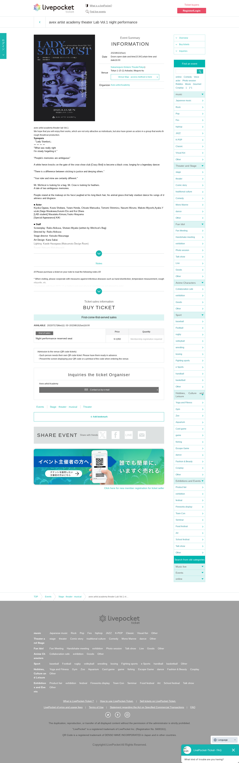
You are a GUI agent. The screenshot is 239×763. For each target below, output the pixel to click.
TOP (36, 596)
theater (179, 179)
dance (179, 211)
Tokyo (142, 67)
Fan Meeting (182, 230)
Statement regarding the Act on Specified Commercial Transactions (147, 707)
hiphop (179, 127)
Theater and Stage (186, 165)
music (179, 94)
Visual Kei (180, 153)
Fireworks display (184, 507)
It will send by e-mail (142, 435)
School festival (182, 539)
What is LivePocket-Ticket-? (78, 701)
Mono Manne (182, 205)
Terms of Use (96, 707)
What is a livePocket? (101, 5)
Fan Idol (180, 224)
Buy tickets (184, 44)
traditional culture (184, 191)
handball (180, 373)
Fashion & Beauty (184, 461)
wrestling (180, 347)
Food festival (182, 526)
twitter (102, 435)
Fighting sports (183, 360)
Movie (188, 84)
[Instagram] (129, 715)
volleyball (180, 341)
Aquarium (180, 422)
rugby (178, 334)
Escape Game (182, 448)
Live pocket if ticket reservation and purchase (54, 8)
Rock (178, 107)
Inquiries (183, 51)
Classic (179, 146)
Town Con (180, 513)
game (178, 435)
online (179, 77)
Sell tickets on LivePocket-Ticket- (158, 701)
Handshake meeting (185, 237)
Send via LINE (129, 435)
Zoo (177, 415)
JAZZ (178, 133)
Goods (179, 270)
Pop (178, 113)
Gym (178, 409)
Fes (177, 120)
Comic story (181, 185)
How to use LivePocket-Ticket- (116, 701)
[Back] (39, 22)
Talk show (180, 256)
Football (179, 328)
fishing (179, 442)
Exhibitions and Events (188, 481)
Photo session (189, 80)
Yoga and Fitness (184, 402)
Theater (87, 406)
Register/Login (192, 10)
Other (178, 159)
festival (179, 500)
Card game (181, 429)
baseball (180, 321)
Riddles (179, 84)
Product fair (181, 487)
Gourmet (197, 84)
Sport (179, 315)
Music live (181, 566)
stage (178, 172)
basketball (180, 380)
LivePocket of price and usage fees (63, 707)
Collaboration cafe (184, 289)
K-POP (179, 140)
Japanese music (183, 100)
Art (177, 533)
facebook (116, 435)
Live (178, 263)
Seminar (180, 520)
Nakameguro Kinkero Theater (125, 67)
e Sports (180, 367)
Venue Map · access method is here (135, 77)
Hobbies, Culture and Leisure (40, 673)
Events (179, 572)
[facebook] (119, 715)
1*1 (190, 88)
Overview (183, 38)
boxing (179, 354)
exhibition (180, 243)
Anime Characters (186, 282)
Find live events (98, 11)
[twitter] (109, 715)
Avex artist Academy (120, 85)
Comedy (188, 77)
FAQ (192, 707)
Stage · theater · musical (63, 406)
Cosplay (180, 88)
